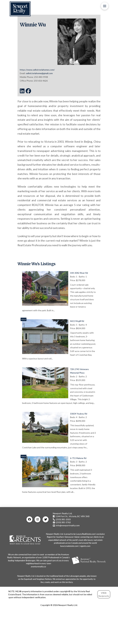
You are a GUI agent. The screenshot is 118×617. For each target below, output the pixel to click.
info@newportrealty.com (68, 525)
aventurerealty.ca (38, 566)
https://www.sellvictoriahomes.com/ (37, 69)
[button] (104, 6)
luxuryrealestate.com (69, 546)
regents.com (85, 546)
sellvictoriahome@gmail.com (39, 73)
